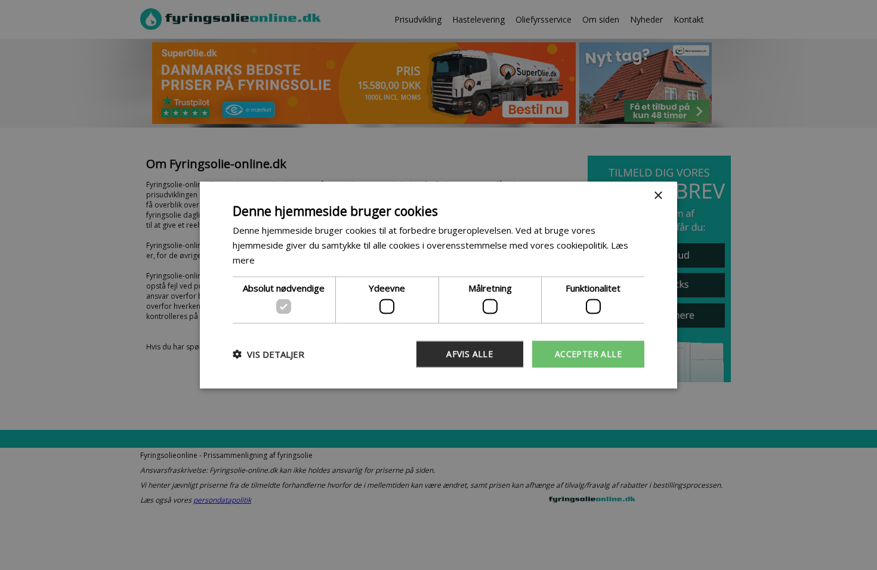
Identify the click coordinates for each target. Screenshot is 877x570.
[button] (268, 354)
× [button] (657, 195)
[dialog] (438, 285)
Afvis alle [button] (469, 354)
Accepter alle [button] (588, 354)
